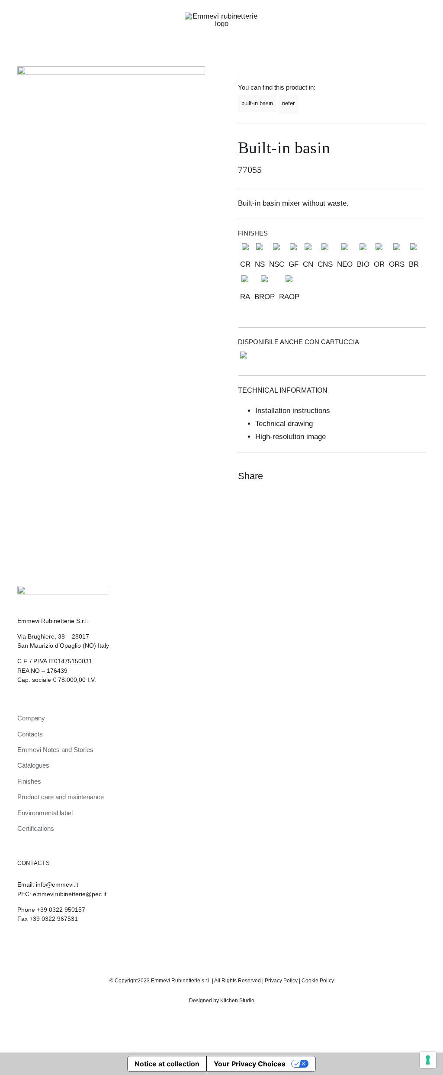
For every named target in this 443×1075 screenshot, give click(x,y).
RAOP (289, 297)
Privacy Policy (281, 981)
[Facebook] (387, 476)
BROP (264, 297)
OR (379, 264)
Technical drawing (284, 424)
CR (245, 264)
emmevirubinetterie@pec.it (69, 894)
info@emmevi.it (57, 884)
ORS (396, 264)
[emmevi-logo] (221, 16)
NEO (345, 264)
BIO (363, 264)
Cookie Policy (318, 981)
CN (308, 264)
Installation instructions (292, 411)
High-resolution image (290, 437)
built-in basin (257, 103)
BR (414, 264)
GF (294, 264)
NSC (276, 264)
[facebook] (229, 942)
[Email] (418, 476)
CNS (325, 264)
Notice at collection (167, 1063)
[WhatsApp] (402, 476)
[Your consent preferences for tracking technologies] (428, 1060)
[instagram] (214, 942)
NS (260, 264)
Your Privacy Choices (250, 1063)
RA (245, 297)
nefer (288, 103)
